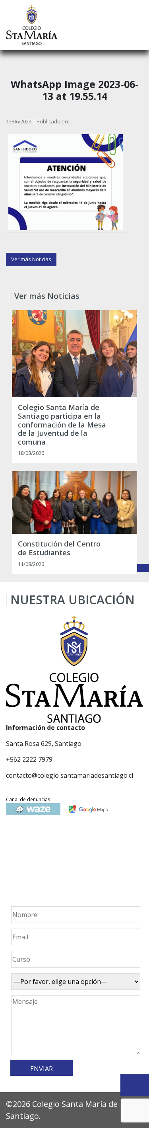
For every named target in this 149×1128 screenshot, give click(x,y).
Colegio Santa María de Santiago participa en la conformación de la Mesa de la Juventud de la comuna (62, 424)
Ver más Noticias (31, 259)
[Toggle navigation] (137, 25)
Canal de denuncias (28, 799)
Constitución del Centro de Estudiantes (59, 548)
